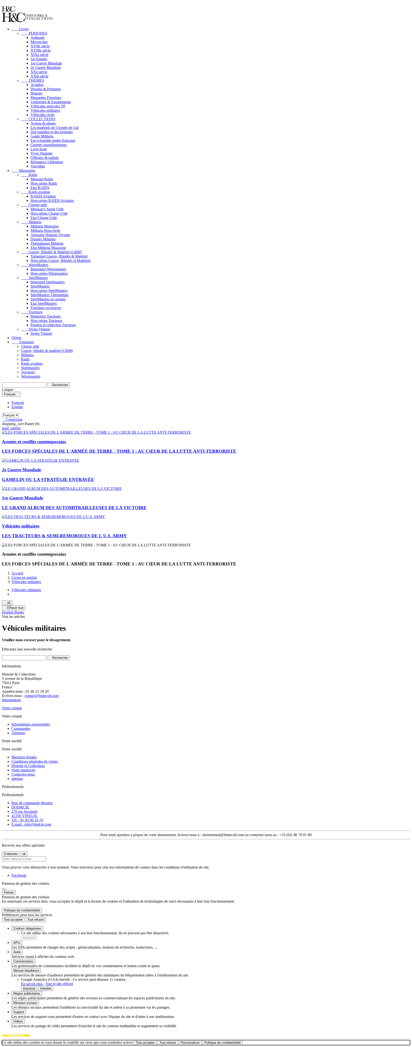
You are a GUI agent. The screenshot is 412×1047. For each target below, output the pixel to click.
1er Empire (39, 59)
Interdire (45, 988)
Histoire (36, 93)
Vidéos (18, 1021)
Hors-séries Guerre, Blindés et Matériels (61, 261)
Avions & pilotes (43, 123)
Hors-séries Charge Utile (49, 213)
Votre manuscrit (23, 770)
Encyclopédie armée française (53, 140)
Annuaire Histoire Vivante (50, 235)
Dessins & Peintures (46, 89)
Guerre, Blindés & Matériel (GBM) (51, 252)
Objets (16, 338)
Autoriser (29, 938)
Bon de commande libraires (32, 803)
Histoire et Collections (28, 766)
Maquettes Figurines (46, 98)
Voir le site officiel (59, 984)
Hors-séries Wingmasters (49, 273)
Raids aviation (35, 192)
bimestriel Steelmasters (48, 282)
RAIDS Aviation (43, 196)
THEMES (32, 80)
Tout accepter (13, 919)
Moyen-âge (39, 42)
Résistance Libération (47, 162)
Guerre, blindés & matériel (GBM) (47, 351)
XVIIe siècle (40, 46)
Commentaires (23, 961)
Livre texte (39, 149)
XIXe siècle (39, 55)
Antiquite (38, 38)
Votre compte (12, 708)
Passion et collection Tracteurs (53, 325)
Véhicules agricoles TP (48, 106)
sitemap (17, 779)
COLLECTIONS (38, 119)
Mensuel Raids (42, 179)
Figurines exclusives (46, 308)
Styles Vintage (35, 329)
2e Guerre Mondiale (46, 68)
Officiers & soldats (45, 158)
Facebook (18, 875)
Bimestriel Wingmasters (48, 269)
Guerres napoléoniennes (49, 145)
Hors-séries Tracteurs (46, 321)
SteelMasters (34, 278)
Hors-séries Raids (44, 183)
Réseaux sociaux (25, 1003)
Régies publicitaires (26, 993)
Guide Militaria (42, 136)
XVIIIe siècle (41, 50)
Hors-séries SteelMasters (49, 291)
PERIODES (34, 33)
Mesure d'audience (26, 970)
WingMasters (34, 265)
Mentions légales (24, 757)
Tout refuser (35, 919)
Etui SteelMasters (44, 303)
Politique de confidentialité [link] (22, 910)
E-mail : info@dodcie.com (31, 824)
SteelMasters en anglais (48, 299)
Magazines (23, 170)
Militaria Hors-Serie (45, 231)
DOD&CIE (20, 807)
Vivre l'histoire (41, 153)
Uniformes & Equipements (51, 102)
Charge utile (34, 205)
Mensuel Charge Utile (47, 209)
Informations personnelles (30, 724)
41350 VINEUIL (24, 816)
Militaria (31, 222)
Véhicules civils (42, 115)
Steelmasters (30, 368)
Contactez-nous (23, 774)
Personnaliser (190, 1042)
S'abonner (22, 342)
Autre (17, 952)
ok (7, 603)
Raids (29, 175)
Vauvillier (38, 166)
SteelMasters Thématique (49, 295)
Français (17, 403)
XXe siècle (39, 72)
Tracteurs (31, 312)
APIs (16, 943)
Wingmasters (30, 376)
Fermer (9, 892)
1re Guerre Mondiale (46, 63)
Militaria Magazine (45, 226)
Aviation (37, 85)
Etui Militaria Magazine (48, 248)
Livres (20, 29)
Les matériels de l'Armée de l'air (55, 128)
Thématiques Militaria (47, 243)
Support (18, 1012)
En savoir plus (32, 984)
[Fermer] (4, 889)
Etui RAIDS (40, 188)
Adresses (18, 733)
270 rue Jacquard (24, 811)
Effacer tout (13, 608)
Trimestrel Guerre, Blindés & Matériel (59, 256)
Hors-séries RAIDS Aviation (52, 200)
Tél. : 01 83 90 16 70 (27, 820)
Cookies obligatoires (27, 928)
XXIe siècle (39, 76)
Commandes (20, 729)
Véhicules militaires (45, 110)
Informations (11, 700)
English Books (13, 612)
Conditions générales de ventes (34, 761)
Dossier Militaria (43, 239)
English (17, 407)
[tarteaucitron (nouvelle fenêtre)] (16, 1038)
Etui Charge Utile (44, 218)
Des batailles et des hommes (52, 132)
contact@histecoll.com (42, 696)
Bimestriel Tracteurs (46, 316)
